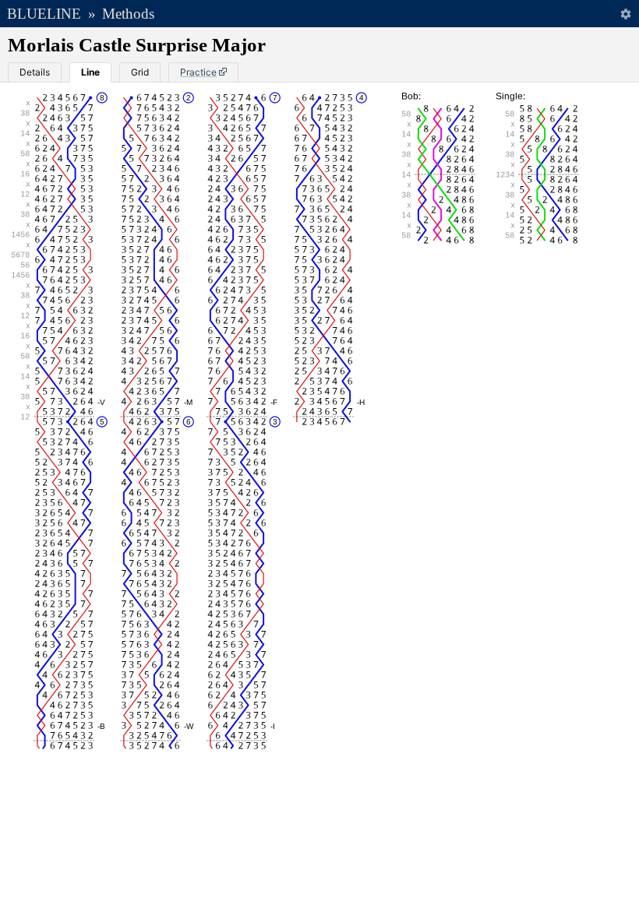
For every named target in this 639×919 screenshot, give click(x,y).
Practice (198, 72)
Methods (128, 13)
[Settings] (625, 13)
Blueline (44, 13)
